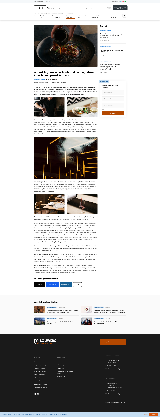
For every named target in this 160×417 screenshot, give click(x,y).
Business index (108, 7)
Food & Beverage (69, 16)
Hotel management (46, 16)
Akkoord (154, 414)
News (36, 16)
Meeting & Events (39, 368)
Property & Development (41, 365)
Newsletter (100, 8)
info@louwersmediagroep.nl (115, 369)
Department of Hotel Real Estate (120, 8)
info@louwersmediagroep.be (116, 394)
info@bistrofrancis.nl (52, 250)
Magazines (60, 8)
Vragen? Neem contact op (112, 342)
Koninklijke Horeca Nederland (97, 16)
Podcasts (68, 8)
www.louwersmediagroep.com (116, 402)
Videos (76, 8)
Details (146, 414)
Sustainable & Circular (40, 384)
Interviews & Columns (114, 16)
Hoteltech (37, 381)
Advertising (84, 8)
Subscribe (113, 113)
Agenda (92, 8)
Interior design (58, 16)
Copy (77, 284)
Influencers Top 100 (83, 16)
